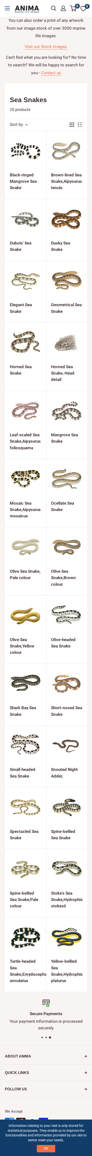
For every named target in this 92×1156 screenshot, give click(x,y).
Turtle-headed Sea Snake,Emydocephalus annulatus (25, 971)
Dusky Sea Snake (60, 246)
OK (46, 1148)
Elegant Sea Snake (21, 308)
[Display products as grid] (72, 124)
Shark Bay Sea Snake (23, 711)
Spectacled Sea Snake (24, 834)
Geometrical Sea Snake (66, 308)
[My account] (63, 8)
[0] (73, 8)
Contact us (51, 72)
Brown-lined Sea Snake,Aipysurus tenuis (66, 181)
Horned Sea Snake (21, 370)
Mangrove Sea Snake (64, 438)
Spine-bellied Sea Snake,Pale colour (24, 900)
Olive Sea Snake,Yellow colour (22, 646)
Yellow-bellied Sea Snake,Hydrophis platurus (66, 971)
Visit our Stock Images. (46, 46)
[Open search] (53, 8)
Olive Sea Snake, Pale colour (25, 574)
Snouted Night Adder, (64, 772)
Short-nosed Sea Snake (66, 711)
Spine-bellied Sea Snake (63, 834)
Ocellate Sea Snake (62, 506)
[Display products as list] (80, 124)
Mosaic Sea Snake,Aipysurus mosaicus (25, 510)
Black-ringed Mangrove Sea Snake (23, 181)
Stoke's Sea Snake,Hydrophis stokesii (66, 900)
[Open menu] (7, 8)
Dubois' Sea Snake (20, 246)
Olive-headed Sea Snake (63, 642)
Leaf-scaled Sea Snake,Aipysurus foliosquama (25, 441)
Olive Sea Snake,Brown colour (63, 578)
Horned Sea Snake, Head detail (62, 373)
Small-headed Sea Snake (22, 772)
